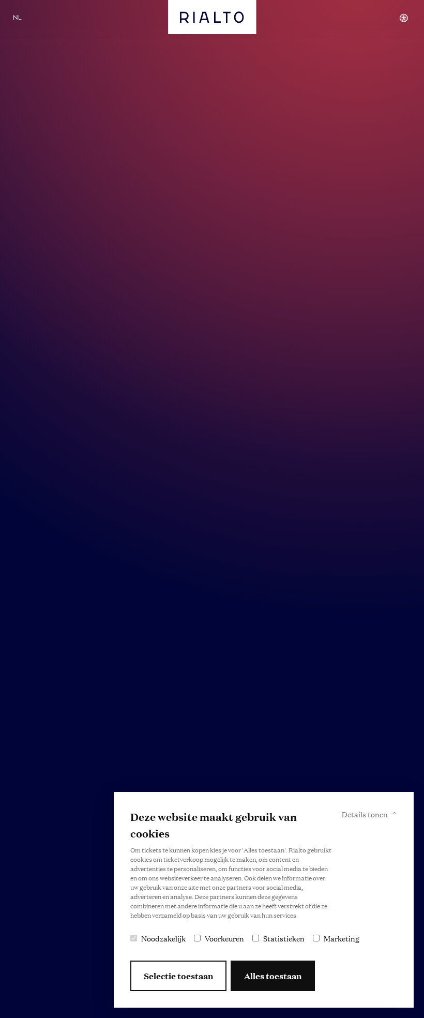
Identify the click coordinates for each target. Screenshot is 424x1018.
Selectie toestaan (178, 976)
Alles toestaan (272, 976)
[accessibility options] (403, 18)
